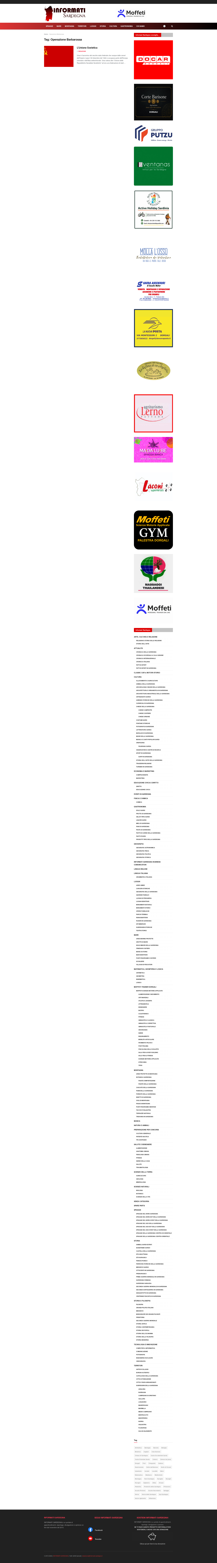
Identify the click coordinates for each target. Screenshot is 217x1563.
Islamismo (138, 1471)
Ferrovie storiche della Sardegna (150, 1264)
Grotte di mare (142, 942)
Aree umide (140, 885)
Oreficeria (140, 743)
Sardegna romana (143, 1280)
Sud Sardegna (163, 1494)
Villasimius (152, 1498)
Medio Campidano (145, 1412)
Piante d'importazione (146, 1081)
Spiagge (137, 1210)
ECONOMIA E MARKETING (144, 771)
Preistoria (140, 1317)
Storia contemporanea (145, 1327)
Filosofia (139, 1304)
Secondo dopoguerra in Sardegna (149, 1290)
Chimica (139, 802)
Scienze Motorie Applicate (148, 1059)
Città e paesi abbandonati (146, 1382)
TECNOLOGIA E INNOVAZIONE (145, 1344)
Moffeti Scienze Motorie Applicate (149, 991)
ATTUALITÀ (138, 648)
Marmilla (142, 1408)
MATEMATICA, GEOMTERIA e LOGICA (148, 969)
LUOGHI (93, 26)
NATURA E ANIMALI (141, 1125)
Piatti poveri (141, 836)
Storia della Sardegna (149, 1494)
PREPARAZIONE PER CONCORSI (146, 1130)
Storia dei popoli (142, 1330)
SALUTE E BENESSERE (143, 1144)
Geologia (139, 1179)
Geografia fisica (142, 851)
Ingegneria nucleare (144, 1358)
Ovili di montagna (143, 1100)
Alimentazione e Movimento (148, 994)
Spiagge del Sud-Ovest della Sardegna (151, 1230)
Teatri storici (141, 930)
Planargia (142, 1428)
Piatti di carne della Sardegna (148, 833)
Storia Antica (141, 1324)
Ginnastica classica (146, 1020)
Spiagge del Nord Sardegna (147, 1214)
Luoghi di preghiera (144, 898)
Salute (139, 1164)
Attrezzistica (143, 1004)
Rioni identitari (142, 917)
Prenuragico (141, 1274)
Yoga (140, 1065)
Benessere (142, 1007)
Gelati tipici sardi (143, 817)
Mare (136, 935)
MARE (59, 26)
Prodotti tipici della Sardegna (148, 839)
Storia (137, 1241)
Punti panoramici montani (146, 1107)
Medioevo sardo (142, 1267)
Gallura (141, 1399)
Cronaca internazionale (146, 658)
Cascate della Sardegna (146, 1087)
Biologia (139, 1190)
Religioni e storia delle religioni (149, 641)
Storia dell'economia (144, 1333)
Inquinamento (143, 1036)
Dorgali (137, 1463)
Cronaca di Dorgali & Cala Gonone (149, 655)
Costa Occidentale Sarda (159, 1455)
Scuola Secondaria (154, 1490)
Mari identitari (141, 955)
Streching (142, 1062)
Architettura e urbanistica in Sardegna (152, 690)
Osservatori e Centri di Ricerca (148, 750)
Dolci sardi (140, 810)
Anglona (141, 1389)
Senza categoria (141, 1201)
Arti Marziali (143, 997)
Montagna (138, 1070)
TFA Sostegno (141, 1140)
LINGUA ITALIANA (141, 873)
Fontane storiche (143, 723)
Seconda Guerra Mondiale (146, 1321)
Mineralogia (141, 1182)
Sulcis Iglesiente (145, 1431)
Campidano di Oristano (147, 1395)
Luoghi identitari (142, 901)
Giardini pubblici (142, 895)
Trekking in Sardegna (144, 1117)
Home (46, 34)
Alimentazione (141, 1148)
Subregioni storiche (144, 927)
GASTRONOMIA (127, 26)
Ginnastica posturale (147, 1027)
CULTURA (113, 26)
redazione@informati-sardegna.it (92, 1556)
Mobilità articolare (146, 1039)
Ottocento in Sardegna (145, 1270)
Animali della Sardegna (145, 684)
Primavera (167, 1486)
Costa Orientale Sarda (142, 1459)
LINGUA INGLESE (140, 869)
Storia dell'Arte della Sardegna (149, 760)
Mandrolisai (143, 1405)
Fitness (141, 1017)
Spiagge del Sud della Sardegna (149, 1223)
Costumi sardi (141, 720)
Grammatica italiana (144, 877)
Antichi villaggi (142, 1369)
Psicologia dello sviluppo (148, 1049)
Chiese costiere (144, 713)
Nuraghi (168, 1479)
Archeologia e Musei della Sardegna (150, 687)
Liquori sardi (141, 820)
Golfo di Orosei (166, 1467)
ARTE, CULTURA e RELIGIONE (145, 637)
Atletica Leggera (145, 1001)
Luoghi (137, 881)
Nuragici (137, 1483)
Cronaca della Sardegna (146, 652)
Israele (147, 1471)
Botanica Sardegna (144, 1077)
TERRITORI (82, 26)
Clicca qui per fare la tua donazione (152, 1544)
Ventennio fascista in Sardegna (148, 1296)
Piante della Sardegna (147, 1084)
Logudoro (142, 1402)
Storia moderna (142, 1340)
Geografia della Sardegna (146, 892)
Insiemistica (140, 979)
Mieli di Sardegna (143, 823)
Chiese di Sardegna (141, 1455)
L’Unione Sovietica (87, 47)
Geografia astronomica (145, 848)
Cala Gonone (156, 1452)
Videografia (141, 1361)
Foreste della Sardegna (146, 1094)
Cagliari (146, 1452)
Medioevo (139, 1311)
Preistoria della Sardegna (152, 1486)
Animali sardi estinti (144, 1245)
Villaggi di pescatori (144, 964)
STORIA (103, 26)
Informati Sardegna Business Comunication (147, 863)
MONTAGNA (69, 26)
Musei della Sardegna (145, 736)
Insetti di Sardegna (143, 1097)
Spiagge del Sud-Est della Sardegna (150, 1227)
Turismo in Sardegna (144, 767)
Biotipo (141, 1010)
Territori (138, 1365)
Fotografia (140, 1355)
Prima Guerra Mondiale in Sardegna (150, 1277)
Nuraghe (160, 1479)
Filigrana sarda (144, 746)
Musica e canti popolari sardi (147, 739)
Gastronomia (140, 806)
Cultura (138, 677)
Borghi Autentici (142, 1373)
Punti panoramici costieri (146, 958)
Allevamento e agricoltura (147, 681)
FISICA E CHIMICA (141, 798)
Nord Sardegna (149, 1479)
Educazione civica (143, 790)
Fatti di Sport (141, 665)
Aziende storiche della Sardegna (149, 700)
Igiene (140, 1033)
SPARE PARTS (139, 1205)
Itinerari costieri (143, 948)
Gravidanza (142, 1030)
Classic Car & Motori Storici (147, 672)
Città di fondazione (143, 1379)
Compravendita (142, 775)
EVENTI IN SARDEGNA (142, 794)
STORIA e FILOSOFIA (142, 1301)
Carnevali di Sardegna (145, 703)
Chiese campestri (145, 710)
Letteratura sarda (143, 730)
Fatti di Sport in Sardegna (146, 668)
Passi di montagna (143, 1104)
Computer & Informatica (145, 1348)
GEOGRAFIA (139, 844)
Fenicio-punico (141, 1261)
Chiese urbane (144, 717)
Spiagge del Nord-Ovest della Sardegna (152, 1220)
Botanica (139, 1194)
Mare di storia (141, 952)
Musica (137, 1121)
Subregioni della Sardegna (147, 1385)
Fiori (144, 1463)
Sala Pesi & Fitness (145, 1056)
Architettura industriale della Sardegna (153, 694)
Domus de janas (165, 1459)
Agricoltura (141, 1176)
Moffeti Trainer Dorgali (145, 987)
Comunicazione (142, 1351)
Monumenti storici (143, 908)
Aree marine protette (144, 939)
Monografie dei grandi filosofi (148, 1314)
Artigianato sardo (143, 697)
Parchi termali (142, 914)
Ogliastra (142, 1424)
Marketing (140, 778)
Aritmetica (140, 973)
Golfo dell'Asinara (152, 1467)
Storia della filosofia (144, 1337)
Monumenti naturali (144, 905)
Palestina (138, 1486)
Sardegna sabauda (143, 1283)
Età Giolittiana (142, 1254)
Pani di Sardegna (142, 826)
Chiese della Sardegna (145, 706)
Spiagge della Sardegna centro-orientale (153, 1236)
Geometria (140, 976)
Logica (138, 982)
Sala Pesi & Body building (148, 1052)
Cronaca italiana (143, 662)
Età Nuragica (141, 1257)
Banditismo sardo (143, 1248)
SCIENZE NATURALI (141, 1186)
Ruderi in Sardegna (143, 921)
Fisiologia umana (142, 1154)
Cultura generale (143, 1133)
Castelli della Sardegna (146, 1251)
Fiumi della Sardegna (144, 1091)
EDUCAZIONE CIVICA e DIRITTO (146, 783)
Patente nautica (142, 1137)
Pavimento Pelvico (145, 1043)
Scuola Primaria (140, 1490)
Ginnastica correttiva (147, 1023)
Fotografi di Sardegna (145, 726)
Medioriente (158, 1475)
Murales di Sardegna (144, 733)
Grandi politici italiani (144, 1308)
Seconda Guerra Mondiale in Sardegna (151, 1286)
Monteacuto (143, 1415)
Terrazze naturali (143, 1113)
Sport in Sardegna (143, 753)
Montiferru (142, 1418)
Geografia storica (143, 857)
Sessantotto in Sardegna (146, 1293)
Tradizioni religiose (143, 763)
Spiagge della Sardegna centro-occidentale (154, 1233)
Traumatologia (142, 1167)
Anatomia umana (142, 1151)
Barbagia (142, 1392)
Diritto (139, 786)
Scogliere (140, 961)
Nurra (141, 1421)
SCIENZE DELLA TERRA (143, 1172)
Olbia (154, 1483)
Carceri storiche (143, 888)
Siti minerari (141, 924)
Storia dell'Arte (142, 644)
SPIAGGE (49, 26)
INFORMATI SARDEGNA (60, 1556)
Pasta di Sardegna (143, 830)
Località (154, 1471)
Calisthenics (143, 1014)
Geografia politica (143, 854)
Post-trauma (143, 1046)
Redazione (82, 51)
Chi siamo (140, 26)
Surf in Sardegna (145, 757)
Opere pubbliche (142, 911)
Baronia (155, 1448)
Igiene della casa (143, 1161)
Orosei (161, 1483)
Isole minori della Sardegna (147, 945)
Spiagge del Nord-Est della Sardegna (151, 1217)
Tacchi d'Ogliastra (143, 1110)
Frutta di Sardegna (143, 814)
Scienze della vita (143, 1197)
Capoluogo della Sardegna (147, 1376)
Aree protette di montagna (146, 1074)
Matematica (139, 1475)
